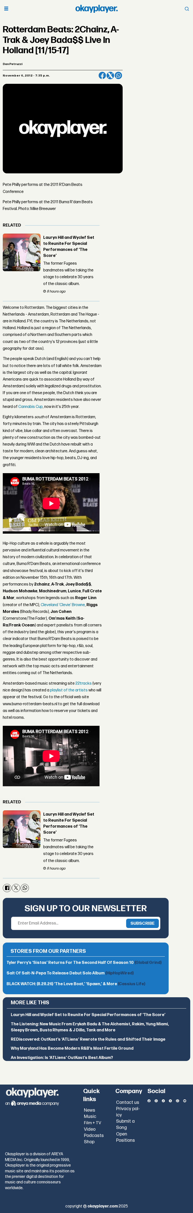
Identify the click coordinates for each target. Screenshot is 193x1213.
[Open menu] (6, 9)
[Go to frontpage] (96, 9)
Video (89, 1129)
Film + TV (92, 1122)
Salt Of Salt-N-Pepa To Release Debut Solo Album (70, 973)
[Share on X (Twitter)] (110, 75)
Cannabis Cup (30, 406)
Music (90, 1116)
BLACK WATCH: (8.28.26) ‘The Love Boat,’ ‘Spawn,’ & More (76, 984)
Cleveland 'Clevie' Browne (63, 605)
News (89, 1110)
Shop (89, 1142)
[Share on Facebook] (102, 75)
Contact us (127, 1102)
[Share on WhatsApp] (118, 75)
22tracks (83, 683)
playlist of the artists (69, 690)
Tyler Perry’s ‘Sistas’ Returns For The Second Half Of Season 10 (84, 962)
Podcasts (94, 1135)
